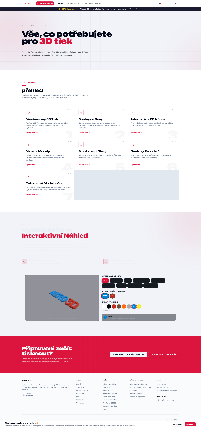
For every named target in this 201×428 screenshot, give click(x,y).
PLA (105, 280)
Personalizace (73, 3)
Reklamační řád (136, 393)
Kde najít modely (110, 406)
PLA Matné (116, 280)
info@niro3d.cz (162, 384)
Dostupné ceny (109, 397)
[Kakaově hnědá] (119, 306)
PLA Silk (121, 285)
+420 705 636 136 (162, 387)
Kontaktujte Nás (165, 354)
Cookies (133, 390)
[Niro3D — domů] (27, 3)
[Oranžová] (124, 306)
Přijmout (190, 424)
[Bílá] (104, 306)
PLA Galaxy (108, 285)
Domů (78, 384)
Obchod (60, 3)
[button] (170, 3)
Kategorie (80, 393)
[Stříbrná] (129, 306)
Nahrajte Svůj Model (130, 354)
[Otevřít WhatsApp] (168, 400)
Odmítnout (177, 424)
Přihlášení (80, 403)
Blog (105, 409)
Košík (78, 397)
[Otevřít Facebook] (158, 400)
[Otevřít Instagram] (163, 400)
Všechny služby (109, 384)
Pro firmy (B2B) (109, 403)
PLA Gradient (135, 285)
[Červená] (114, 306)
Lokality (106, 387)
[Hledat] (165, 3)
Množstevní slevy (110, 400)
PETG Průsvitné (141, 280)
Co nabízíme (87, 3)
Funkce (106, 390)
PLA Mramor (158, 280)
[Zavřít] (177, 9)
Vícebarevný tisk (110, 393)
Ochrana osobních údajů (140, 387)
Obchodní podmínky (138, 384)
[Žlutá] (139, 306)
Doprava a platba (137, 397)
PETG (127, 280)
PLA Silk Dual (151, 285)
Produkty (80, 387)
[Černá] (109, 306)
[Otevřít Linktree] (173, 400)
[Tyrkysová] (134, 306)
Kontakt (98, 3)
